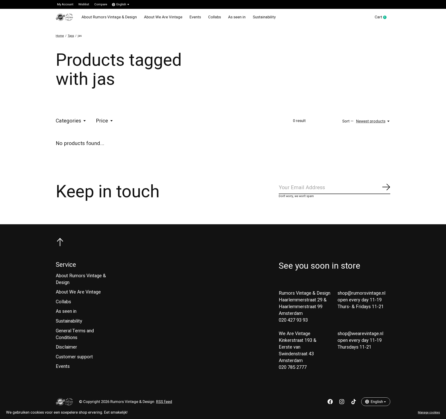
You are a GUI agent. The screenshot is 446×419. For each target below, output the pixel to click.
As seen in (237, 17)
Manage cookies (429, 412)
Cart (382, 17)
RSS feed (164, 402)
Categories (68, 121)
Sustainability (264, 17)
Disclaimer (66, 347)
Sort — (348, 121)
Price (102, 121)
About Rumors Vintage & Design (109, 17)
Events (195, 17)
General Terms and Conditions (75, 334)
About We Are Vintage (163, 17)
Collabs (214, 17)
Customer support (74, 356)
